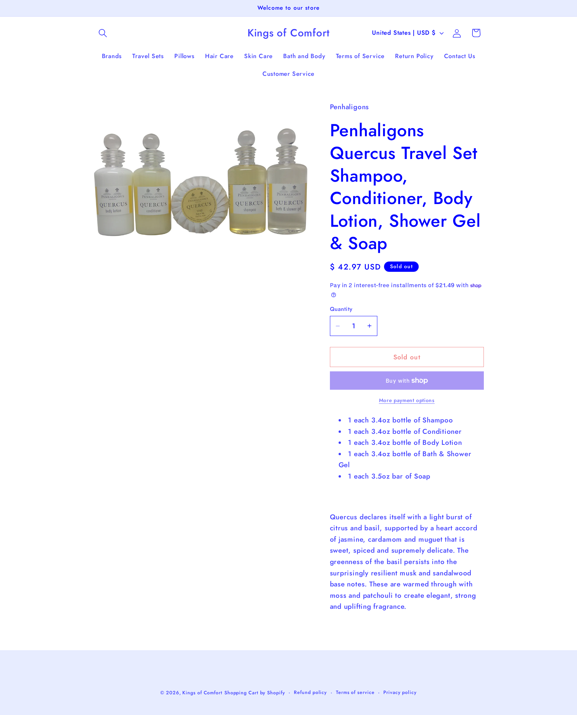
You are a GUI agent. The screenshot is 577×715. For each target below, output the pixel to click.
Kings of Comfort (202, 692)
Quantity (341, 309)
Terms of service (355, 692)
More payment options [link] (407, 400)
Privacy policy (400, 692)
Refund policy (310, 692)
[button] (102, 32)
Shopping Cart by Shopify (254, 692)
